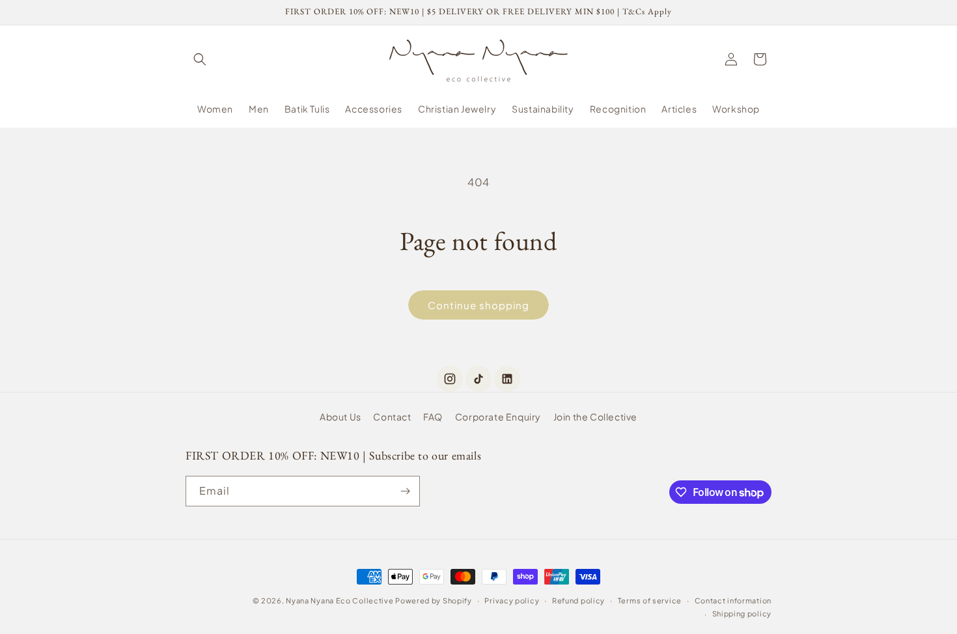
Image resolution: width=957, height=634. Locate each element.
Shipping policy (742, 613)
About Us (340, 416)
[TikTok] (478, 379)
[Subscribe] (405, 491)
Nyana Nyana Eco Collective (339, 600)
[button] (200, 59)
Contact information (733, 600)
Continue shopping (478, 305)
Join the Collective (595, 416)
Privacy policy (511, 600)
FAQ (433, 416)
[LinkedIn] (507, 379)
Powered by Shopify (433, 600)
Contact (392, 416)
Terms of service (650, 600)
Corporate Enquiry (498, 416)
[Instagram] (450, 379)
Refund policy (578, 600)
